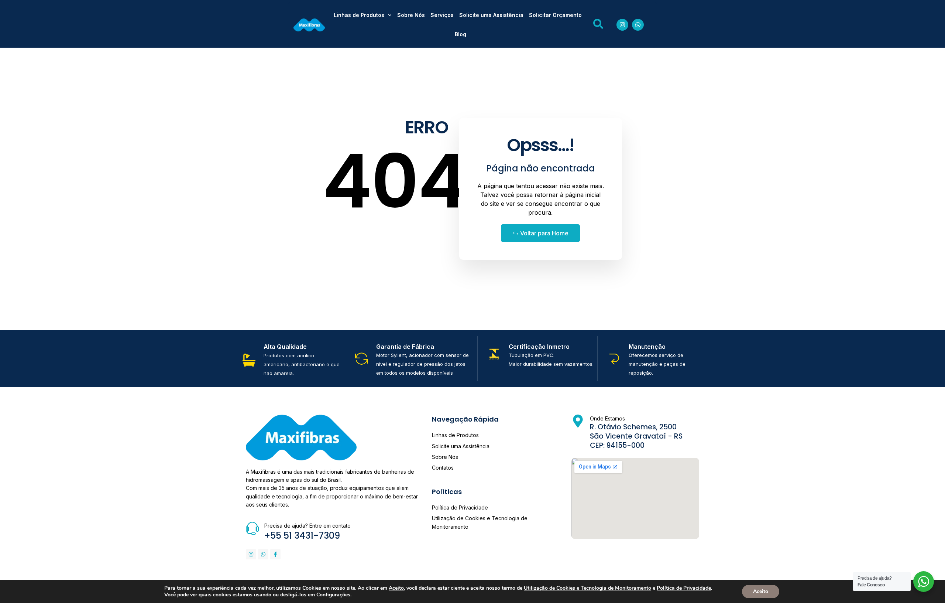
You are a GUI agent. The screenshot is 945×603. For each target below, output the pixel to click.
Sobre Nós (411, 15)
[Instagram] (622, 25)
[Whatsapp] (638, 25)
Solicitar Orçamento (555, 15)
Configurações (333, 595)
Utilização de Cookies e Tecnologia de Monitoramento (587, 588)
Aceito (760, 591)
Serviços (442, 15)
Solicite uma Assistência (491, 15)
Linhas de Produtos (359, 15)
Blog (460, 34)
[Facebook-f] (275, 554)
